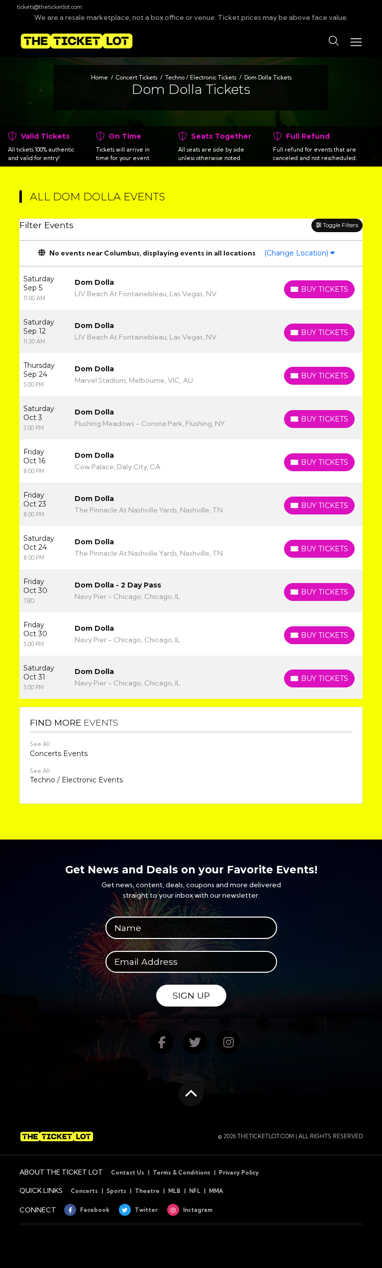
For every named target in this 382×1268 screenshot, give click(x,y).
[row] (191, 288)
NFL (194, 1190)
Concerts (84, 1190)
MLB (174, 1190)
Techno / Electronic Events (76, 779)
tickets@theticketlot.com (49, 6)
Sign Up (191, 995)
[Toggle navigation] (356, 41)
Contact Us (127, 1172)
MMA (216, 1190)
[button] (334, 41)
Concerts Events (59, 753)
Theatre (147, 1190)
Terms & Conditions (181, 1172)
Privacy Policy (239, 1172)
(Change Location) (297, 253)
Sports (116, 1190)
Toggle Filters (339, 225)
